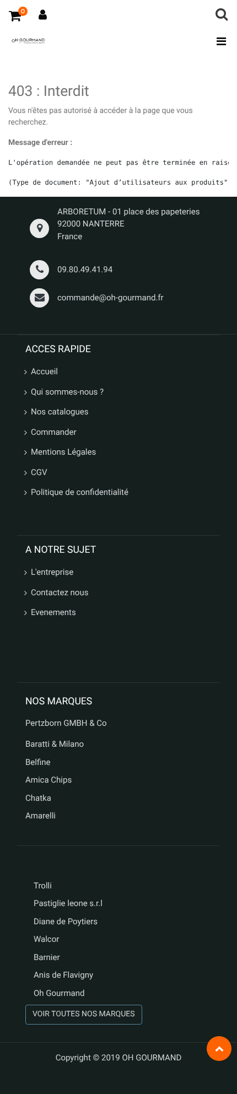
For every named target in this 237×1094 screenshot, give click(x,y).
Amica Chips (48, 780)
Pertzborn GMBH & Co (66, 723)
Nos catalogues (59, 412)
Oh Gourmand (59, 993)
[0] (15, 15)
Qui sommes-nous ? (67, 392)
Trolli (43, 886)
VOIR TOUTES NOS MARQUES (84, 1014)
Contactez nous (59, 592)
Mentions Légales (63, 452)
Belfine (38, 762)
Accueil (44, 371)
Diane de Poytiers (66, 921)
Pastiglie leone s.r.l (69, 903)
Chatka (38, 798)
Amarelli (40, 816)
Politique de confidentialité (79, 492)
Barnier (47, 957)
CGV (39, 472)
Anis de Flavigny (63, 975)
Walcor (46, 939)
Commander (54, 432)
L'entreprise (52, 572)
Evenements (53, 612)
